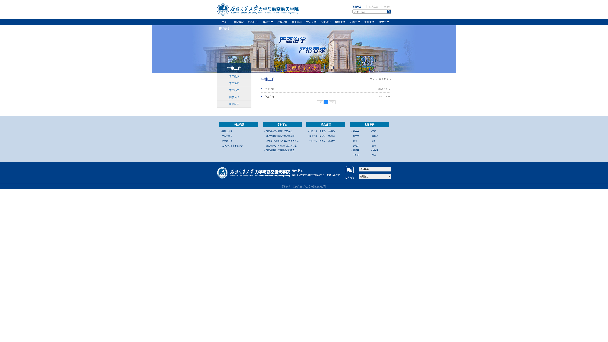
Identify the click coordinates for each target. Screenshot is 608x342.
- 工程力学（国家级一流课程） (322, 131)
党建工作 (268, 22)
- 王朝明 (355, 154)
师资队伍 (253, 22)
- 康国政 (374, 135)
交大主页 (373, 6)
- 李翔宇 (355, 145)
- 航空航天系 (226, 140)
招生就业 (326, 22)
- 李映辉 (374, 150)
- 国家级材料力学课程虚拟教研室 (279, 150)
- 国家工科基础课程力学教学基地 (279, 135)
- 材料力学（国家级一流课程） (322, 140)
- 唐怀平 (355, 150)
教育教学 (282, 22)
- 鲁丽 (354, 140)
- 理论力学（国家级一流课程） (322, 135)
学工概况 (234, 76)
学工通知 (234, 83)
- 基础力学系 (226, 131)
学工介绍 (269, 88)
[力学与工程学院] (258, 9)
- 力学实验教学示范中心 (232, 145)
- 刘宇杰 (355, 135)
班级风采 (234, 104)
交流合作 (311, 22)
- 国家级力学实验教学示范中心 (278, 131)
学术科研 (297, 22)
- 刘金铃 (355, 131)
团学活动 (234, 97)
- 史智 (373, 145)
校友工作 (384, 22)
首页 (224, 22)
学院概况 (239, 22)
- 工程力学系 (226, 135)
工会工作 (369, 22)
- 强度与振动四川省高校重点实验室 (280, 145)
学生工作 (340, 22)
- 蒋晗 (373, 131)
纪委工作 (355, 22)
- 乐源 (373, 140)
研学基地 (224, 28)
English (387, 6)
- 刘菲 (373, 154)
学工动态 (234, 90)
